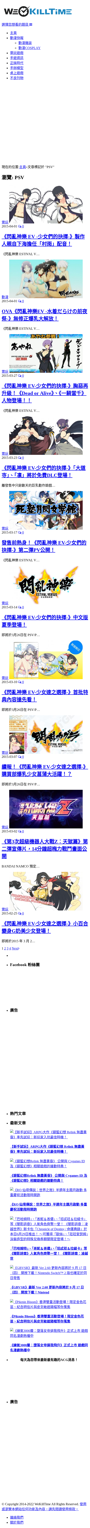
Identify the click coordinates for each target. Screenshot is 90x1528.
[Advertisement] (45, 123)
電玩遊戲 (16, 53)
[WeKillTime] (38, 20)
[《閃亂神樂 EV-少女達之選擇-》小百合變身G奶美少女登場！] (46, 909)
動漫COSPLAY (29, 48)
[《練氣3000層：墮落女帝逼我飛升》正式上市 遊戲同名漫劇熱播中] (49, 1336)
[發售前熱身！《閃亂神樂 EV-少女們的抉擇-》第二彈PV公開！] (46, 528)
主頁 (13, 33)
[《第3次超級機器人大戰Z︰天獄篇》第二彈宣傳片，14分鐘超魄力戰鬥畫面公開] (46, 827)
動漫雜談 (25, 43)
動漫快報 (16, 38)
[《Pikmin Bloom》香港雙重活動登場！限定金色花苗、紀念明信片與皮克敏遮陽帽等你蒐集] (49, 1307)
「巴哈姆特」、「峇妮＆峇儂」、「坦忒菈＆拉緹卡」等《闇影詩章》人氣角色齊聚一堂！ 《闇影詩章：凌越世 (49, 1253)
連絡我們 (16, 1517)
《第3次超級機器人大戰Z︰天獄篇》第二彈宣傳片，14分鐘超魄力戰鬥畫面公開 (45, 849)
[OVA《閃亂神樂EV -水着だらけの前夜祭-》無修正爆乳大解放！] (46, 297)
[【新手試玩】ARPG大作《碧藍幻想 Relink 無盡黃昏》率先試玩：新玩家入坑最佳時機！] (49, 1137)
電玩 (5, 222)
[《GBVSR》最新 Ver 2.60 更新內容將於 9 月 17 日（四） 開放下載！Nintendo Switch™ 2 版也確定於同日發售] (49, 1278)
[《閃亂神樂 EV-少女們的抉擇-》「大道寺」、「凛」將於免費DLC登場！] (46, 453)
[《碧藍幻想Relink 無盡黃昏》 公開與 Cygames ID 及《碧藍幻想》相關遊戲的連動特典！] (49, 1166)
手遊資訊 (16, 58)
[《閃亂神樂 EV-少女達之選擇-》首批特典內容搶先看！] (46, 678)
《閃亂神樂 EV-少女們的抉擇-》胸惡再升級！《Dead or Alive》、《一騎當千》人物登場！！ (45, 393)
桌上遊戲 (16, 73)
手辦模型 (16, 68)
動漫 (5, 297)
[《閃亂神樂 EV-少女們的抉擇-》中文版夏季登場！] (46, 603)
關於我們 (16, 1522)
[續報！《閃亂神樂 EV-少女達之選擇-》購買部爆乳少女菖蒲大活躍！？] (46, 752)
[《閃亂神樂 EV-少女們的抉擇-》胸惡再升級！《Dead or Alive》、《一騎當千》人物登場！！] (46, 371)
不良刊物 (16, 78)
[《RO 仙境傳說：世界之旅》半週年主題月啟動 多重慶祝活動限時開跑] (49, 1195)
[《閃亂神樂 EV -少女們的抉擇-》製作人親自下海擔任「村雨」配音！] (46, 222)
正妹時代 (16, 63)
